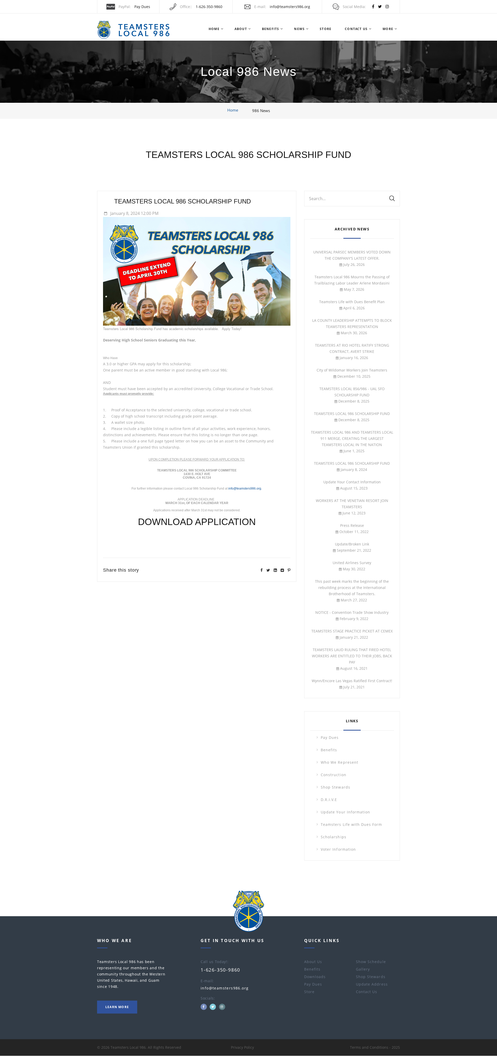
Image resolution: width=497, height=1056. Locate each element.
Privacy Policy (242, 1047)
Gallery (363, 969)
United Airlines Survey (352, 562)
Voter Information (338, 849)
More (388, 29)
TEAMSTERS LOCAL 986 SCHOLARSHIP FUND (248, 154)
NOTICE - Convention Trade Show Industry (352, 612)
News (299, 29)
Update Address (372, 984)
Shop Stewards (335, 787)
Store (325, 29)
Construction (333, 774)
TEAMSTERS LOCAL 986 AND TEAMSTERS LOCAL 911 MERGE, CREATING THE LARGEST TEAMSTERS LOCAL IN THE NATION (352, 438)
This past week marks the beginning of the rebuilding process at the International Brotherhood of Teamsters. (352, 587)
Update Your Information (345, 812)
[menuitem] (213, 29)
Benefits (270, 29)
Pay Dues (142, 6)
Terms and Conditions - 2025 (375, 1047)
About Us (313, 961)
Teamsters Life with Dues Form (351, 824)
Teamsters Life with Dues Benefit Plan (352, 301)
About (241, 29)
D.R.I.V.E (329, 799)
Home (214, 29)
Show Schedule (371, 961)
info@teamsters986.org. (245, 488)
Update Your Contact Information (352, 481)
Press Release (352, 525)
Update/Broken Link (352, 544)
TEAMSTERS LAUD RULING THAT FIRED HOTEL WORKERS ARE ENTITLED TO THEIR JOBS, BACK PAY (352, 656)
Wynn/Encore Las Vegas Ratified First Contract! (352, 680)
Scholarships (333, 836)
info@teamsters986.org (290, 6)
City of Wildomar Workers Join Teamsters (352, 370)
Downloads (315, 976)
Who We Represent (339, 762)
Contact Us (356, 29)
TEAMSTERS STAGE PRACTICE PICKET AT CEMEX (352, 631)
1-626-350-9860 (209, 6)
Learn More (117, 1007)
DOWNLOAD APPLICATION (197, 521)
